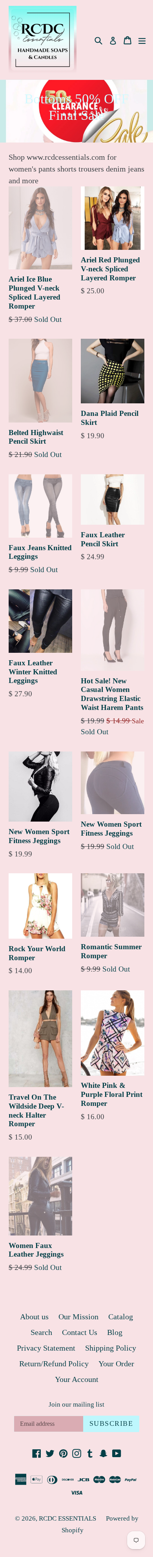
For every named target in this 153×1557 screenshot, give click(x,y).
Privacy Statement (46, 1348)
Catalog (120, 1316)
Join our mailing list (76, 1404)
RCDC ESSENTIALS (67, 1518)
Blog (114, 1332)
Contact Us (79, 1332)
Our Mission (78, 1316)
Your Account (76, 1379)
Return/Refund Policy (54, 1363)
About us (34, 1316)
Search (41, 1332)
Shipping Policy (110, 1348)
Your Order (116, 1363)
